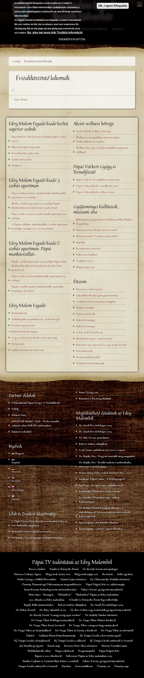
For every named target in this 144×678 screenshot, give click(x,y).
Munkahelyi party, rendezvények (94, 338)
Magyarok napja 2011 (86, 574)
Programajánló (86, 651)
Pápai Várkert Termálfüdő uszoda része (98, 179)
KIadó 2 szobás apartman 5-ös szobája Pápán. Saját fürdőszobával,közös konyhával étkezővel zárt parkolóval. (39, 266)
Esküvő (30, 635)
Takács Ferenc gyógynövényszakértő (102, 589)
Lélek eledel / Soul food (89, 332)
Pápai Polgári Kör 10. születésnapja (105, 584)
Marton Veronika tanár (114, 645)
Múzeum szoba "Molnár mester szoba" (97, 230)
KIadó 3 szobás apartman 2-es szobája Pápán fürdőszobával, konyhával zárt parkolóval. (36, 205)
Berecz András (37, 569)
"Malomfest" (64, 594)
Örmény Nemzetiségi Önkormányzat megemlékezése (51, 584)
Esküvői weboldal (21, 431)
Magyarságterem (85, 267)
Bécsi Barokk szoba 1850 (25, 153)
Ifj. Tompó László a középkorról (32, 640)
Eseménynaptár (72, 39)
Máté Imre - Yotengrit (41, 594)
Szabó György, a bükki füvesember (36, 579)
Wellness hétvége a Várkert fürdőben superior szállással (102, 150)
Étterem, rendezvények (89, 289)
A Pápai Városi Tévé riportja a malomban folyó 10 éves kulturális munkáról (39, 523)
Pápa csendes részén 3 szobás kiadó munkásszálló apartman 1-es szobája (39, 195)
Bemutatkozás (19, 313)
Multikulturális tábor (39, 651)
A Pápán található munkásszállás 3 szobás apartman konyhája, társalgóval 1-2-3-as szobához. (40, 226)
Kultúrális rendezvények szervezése (31, 531)
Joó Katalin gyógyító (31, 645)
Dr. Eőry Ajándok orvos (53, 610)
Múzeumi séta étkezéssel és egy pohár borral (101, 344)
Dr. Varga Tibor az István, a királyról (76, 630)
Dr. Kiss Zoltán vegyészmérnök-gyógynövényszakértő (100, 610)
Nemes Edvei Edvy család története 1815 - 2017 (105, 473)
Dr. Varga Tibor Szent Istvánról (47, 625)
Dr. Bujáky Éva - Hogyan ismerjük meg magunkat (107, 456)
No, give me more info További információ (55, 32)
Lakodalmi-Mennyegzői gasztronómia (97, 295)
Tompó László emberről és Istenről (37, 666)
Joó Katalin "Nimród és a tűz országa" (100, 491)
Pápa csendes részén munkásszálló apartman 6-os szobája (39, 278)
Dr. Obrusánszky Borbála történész (109, 579)
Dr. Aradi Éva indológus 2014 (95, 431)
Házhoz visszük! (85, 307)
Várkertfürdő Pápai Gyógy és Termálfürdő (36, 403)
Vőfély (15, 409)
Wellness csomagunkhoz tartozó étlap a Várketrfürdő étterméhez (98, 139)
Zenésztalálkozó (84, 666)
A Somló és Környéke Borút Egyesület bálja (93, 599)
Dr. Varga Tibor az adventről (117, 630)
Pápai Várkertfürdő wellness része (95, 192)
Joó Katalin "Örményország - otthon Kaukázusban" (99, 499)
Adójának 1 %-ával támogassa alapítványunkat (37, 537)
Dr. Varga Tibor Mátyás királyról (97, 620)
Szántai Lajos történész (73, 579)
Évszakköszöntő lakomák (90, 363)
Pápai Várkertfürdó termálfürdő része (97, 186)
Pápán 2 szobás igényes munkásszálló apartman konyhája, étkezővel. (37, 289)
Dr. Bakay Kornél (25, 610)
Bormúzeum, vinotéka (88, 248)
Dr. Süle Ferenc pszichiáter (94, 437)
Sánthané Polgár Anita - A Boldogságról (102, 479)
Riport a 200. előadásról (48, 656)
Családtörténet (84, 261)
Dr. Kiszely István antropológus (100, 569)
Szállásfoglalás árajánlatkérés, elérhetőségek (36, 319)
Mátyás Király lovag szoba (26, 147)
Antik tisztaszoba (21, 159)
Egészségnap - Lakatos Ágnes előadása (101, 528)
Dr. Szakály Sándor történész (101, 615)
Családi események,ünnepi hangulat (96, 301)
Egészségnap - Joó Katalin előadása (98, 522)
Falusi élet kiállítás (86, 254)
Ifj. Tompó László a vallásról (70, 640)
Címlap (16, 61)
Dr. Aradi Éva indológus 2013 (95, 425)
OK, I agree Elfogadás (112, 5)
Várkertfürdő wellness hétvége (93, 131)
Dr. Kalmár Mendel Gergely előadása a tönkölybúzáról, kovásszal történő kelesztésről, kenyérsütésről (105, 512)
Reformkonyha (84, 351)
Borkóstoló (18, 344)
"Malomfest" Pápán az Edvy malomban (97, 594)
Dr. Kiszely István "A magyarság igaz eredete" (55, 615)
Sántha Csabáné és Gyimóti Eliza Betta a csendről (50, 661)
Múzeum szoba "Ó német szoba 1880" (97, 236)
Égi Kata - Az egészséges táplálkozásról (101, 485)
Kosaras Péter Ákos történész (80, 645)
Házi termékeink (85, 314)
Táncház (66, 666)
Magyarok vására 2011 (58, 574)
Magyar (19, 453)
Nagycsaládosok (64, 651)
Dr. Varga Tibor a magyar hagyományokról (93, 625)
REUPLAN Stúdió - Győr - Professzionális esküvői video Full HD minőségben (35, 423)
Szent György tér (88, 392)
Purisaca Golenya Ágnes (27, 574)
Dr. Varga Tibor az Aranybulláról (32, 630)
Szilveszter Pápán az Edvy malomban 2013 (89, 656)
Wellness (16, 165)
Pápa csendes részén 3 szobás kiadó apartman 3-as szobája (39, 216)
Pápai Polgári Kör (109, 651)
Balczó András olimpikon (93, 444)
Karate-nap (53, 645)
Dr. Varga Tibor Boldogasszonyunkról (52, 620)
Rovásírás (107, 574)
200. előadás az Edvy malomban (46, 599)
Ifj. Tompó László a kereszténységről (100, 635)
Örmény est (103, 666)
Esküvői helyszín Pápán (24, 331)
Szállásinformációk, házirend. (28, 350)
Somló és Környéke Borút (64, 569)
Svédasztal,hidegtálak (88, 357)
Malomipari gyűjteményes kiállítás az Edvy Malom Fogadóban (104, 222)
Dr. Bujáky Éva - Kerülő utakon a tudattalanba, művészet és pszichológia (105, 464)
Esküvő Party (19, 415)
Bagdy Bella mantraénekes (39, 605)
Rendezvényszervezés (23, 325)
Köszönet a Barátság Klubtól (95, 398)
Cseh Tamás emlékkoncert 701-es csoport (102, 450)
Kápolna (80, 242)
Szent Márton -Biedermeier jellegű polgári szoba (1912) (39, 139)
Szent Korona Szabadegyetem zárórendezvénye (50, 589)
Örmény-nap (121, 666)
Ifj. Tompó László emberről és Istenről (111, 640)
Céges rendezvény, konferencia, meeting (34, 337)
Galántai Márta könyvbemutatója (57, 635)
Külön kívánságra (85, 320)
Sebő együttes (125, 574)
